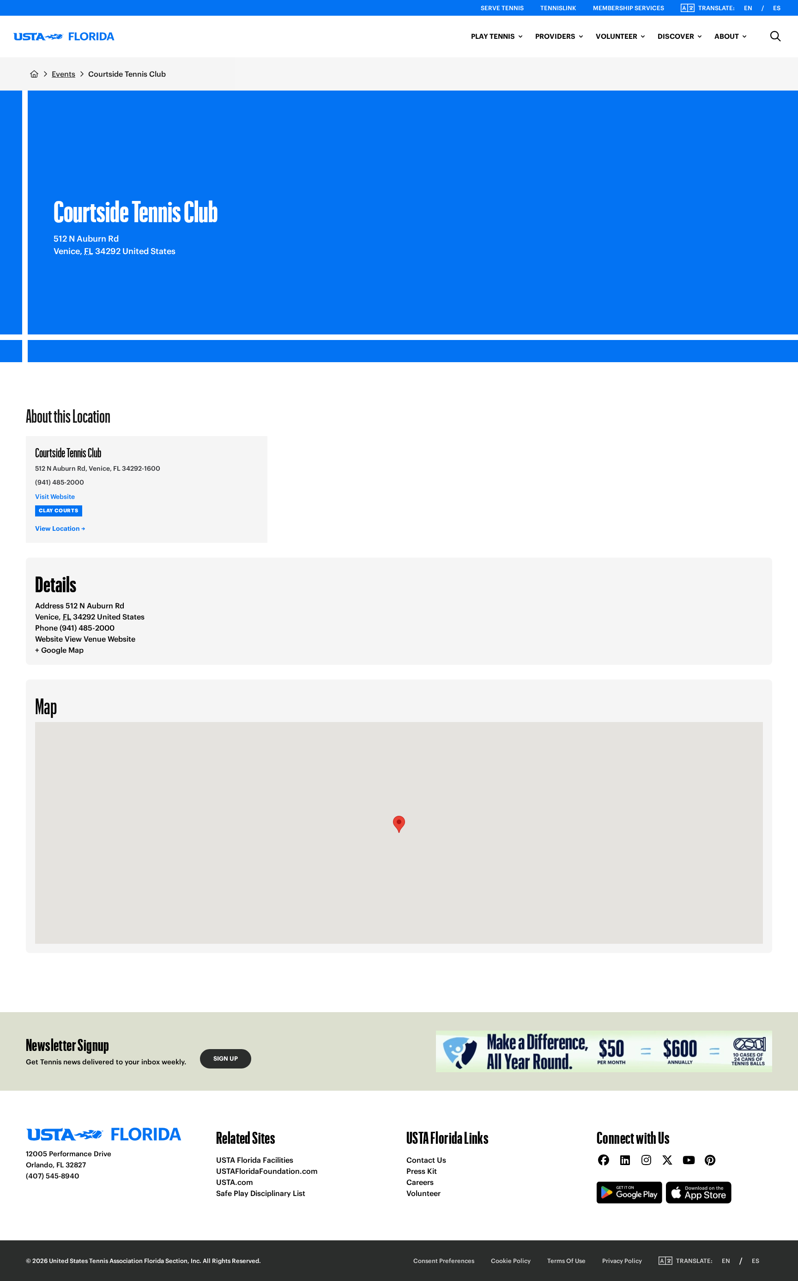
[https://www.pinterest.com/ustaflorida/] (710, 1160)
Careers (420, 1182)
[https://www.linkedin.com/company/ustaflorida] (625, 1160)
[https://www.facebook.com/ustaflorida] (604, 1160)
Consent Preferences (443, 1261)
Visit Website (55, 496)
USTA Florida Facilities (254, 1160)
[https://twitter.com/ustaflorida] (667, 1160)
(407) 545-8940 (52, 1176)
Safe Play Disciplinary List (260, 1193)
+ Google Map (59, 650)
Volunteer (423, 1193)
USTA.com (234, 1182)
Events (63, 74)
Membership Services (628, 8)
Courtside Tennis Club (68, 452)
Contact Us (426, 1160)
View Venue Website (100, 639)
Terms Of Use (566, 1261)
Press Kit (421, 1171)
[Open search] (776, 36)
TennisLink (558, 8)
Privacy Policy (622, 1261)
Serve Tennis (502, 8)
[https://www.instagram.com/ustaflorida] (646, 1160)
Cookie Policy (511, 1261)
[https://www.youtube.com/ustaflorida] (688, 1160)
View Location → (60, 528)
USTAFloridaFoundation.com (267, 1171)
